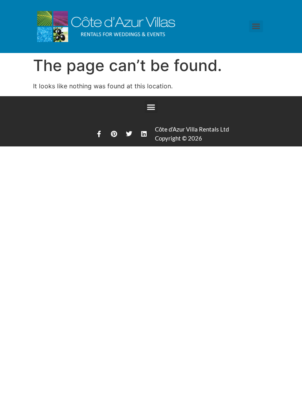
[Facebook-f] (99, 134)
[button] (151, 106)
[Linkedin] (144, 134)
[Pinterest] (114, 134)
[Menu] (256, 26)
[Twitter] (129, 134)
